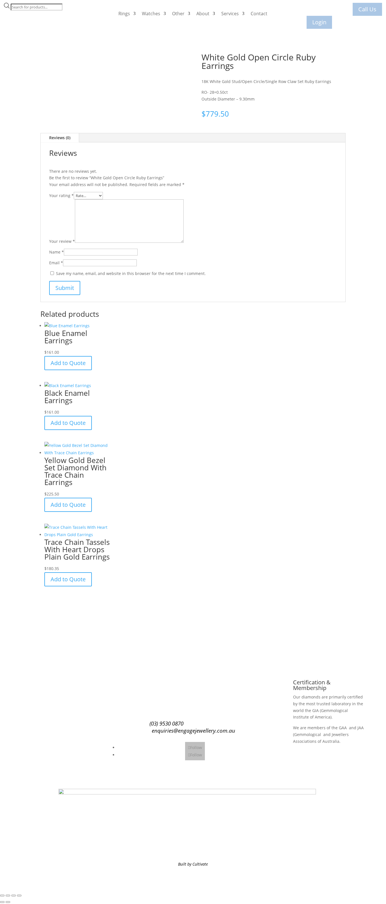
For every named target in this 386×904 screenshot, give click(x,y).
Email (56, 262)
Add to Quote (68, 363)
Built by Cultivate (193, 864)
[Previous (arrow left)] (2, 902)
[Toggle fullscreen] (8, 895)
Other (178, 13)
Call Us (367, 9)
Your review (62, 241)
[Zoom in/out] (2, 895)
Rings (124, 13)
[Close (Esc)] (19, 895)
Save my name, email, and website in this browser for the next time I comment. (131, 273)
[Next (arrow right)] (8, 902)
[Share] (13, 895)
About (202, 13)
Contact (259, 13)
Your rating (61, 195)
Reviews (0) (59, 137)
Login (319, 22)
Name (56, 252)
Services (230, 13)
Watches (151, 13)
